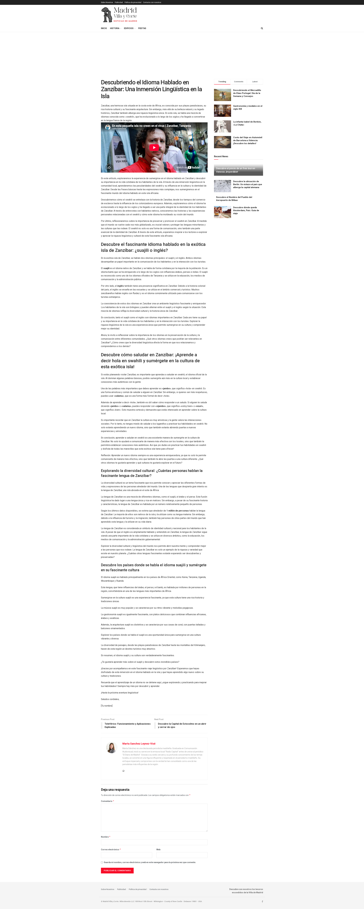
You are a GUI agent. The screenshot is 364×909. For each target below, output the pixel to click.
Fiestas (142, 28)
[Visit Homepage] (119, 14)
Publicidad (119, 2)
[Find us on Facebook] (262, 901)
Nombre (105, 836)
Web (158, 849)
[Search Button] (262, 28)
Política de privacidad (133, 2)
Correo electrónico (111, 849)
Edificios (129, 28)
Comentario (107, 801)
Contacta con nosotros (152, 2)
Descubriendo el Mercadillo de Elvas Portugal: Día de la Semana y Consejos (247, 93)
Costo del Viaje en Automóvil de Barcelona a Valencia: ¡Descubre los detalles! (247, 140)
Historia (114, 28)
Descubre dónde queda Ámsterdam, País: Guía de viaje (246, 210)
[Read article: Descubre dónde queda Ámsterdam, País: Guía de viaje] (222, 212)
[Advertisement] (182, 53)
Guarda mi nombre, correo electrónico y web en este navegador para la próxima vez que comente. (150, 862)
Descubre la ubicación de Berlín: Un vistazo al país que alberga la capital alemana (247, 184)
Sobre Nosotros (107, 2)
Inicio (104, 28)
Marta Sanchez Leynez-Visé (138, 743)
